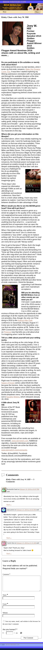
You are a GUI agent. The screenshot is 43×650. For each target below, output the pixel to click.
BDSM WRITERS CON (14, 2)
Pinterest (7, 332)
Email (5, 604)
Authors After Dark (25, 320)
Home (4, 12)
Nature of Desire (8, 383)
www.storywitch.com (20, 441)
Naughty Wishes (13, 397)
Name (5, 595)
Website (5, 613)
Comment (6, 574)
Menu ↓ (37, 12)
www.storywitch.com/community (14, 450)
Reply (9, 504)
